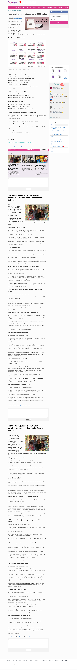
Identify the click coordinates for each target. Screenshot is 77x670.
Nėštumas (29, 7)
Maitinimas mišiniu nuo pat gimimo (58, 143)
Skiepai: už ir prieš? (55, 136)
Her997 (54, 99)
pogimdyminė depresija (12, 405)
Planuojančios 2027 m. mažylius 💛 (58, 88)
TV (13, 660)
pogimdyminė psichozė (20, 405)
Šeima (39, 7)
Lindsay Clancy (27, 405)
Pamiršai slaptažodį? (59, 24)
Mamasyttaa (54, 93)
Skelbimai (60, 7)
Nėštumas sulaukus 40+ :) (57, 151)
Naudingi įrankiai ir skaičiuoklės (57, 67)
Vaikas (34, 7)
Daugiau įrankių (65, 78)
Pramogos (14, 10)
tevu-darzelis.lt (12, 17)
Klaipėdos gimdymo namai (58, 148)
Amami (54, 106)
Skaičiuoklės (49, 7)
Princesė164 (54, 111)
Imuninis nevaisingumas (58, 141)
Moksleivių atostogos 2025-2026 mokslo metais (20, 142)
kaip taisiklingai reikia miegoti (57, 146)
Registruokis (62, 26)
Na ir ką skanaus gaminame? (57, 134)
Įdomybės (19, 10)
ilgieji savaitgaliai (23, 146)
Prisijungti (59, 22)
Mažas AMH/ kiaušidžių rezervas (58, 139)
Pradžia (11, 7)
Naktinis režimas (64, 660)
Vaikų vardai (37, 660)
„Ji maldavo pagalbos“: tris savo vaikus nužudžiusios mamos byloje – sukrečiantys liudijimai (25, 197)
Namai (44, 7)
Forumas (55, 7)
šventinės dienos (17, 146)
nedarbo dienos (11, 146)
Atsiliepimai (66, 7)
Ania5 (53, 87)
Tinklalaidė (17, 7)
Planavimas (22, 7)
